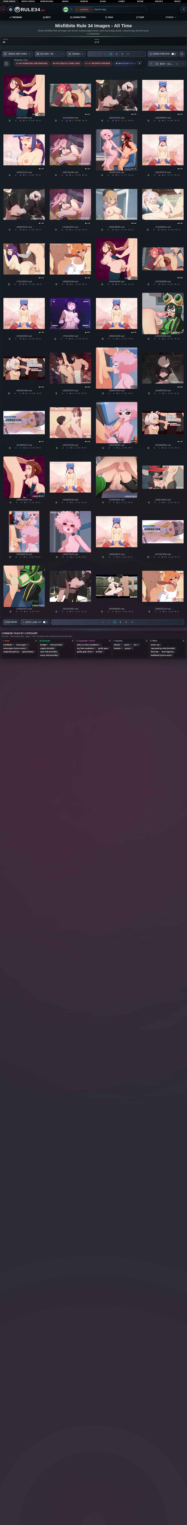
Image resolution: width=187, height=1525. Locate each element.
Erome (140, 1)
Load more (11, 622)
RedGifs (159, 1)
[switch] (163, 54)
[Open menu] (3, 9)
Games (121, 1)
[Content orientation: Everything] (10, 9)
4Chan (103, 1)
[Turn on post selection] (6, 63)
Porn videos (9, 1)
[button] (29, 9)
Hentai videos (28, 1)
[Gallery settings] (182, 54)
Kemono (84, 1)
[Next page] (128, 53)
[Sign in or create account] (183, 9)
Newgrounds (46, 1)
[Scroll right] (139, 63)
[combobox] (119, 9)
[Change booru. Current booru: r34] (65, 9)
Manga (65, 1)
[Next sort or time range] (183, 63)
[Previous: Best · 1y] (151, 63)
